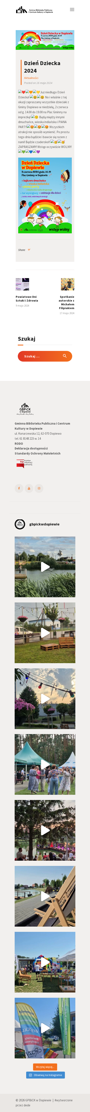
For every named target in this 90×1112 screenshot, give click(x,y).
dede (27, 1105)
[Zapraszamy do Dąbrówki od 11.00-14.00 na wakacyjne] (45, 1028)
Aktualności (31, 78)
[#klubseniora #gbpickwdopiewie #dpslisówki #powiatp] (45, 764)
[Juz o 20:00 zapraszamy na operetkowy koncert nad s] (45, 896)
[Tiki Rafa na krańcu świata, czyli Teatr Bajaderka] (45, 567)
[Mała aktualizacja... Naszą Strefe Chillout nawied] (45, 632)
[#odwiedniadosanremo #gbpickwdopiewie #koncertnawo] (45, 830)
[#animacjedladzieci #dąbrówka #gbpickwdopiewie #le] (45, 962)
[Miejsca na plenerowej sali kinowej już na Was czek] (45, 698)
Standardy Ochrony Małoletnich (37, 453)
